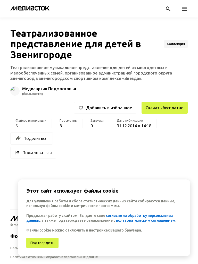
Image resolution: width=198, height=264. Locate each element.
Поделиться (35, 138)
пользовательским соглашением (145, 220)
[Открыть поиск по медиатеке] (168, 9)
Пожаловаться (37, 152)
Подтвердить (42, 243)
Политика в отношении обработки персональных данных (54, 257)
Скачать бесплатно (165, 107)
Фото (17, 236)
